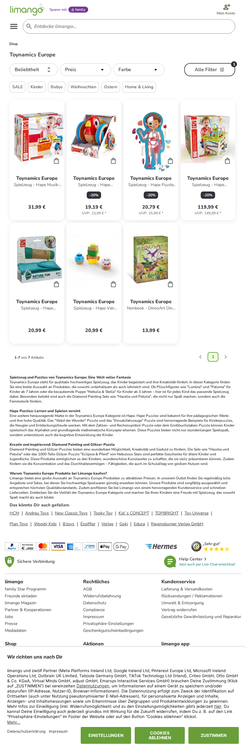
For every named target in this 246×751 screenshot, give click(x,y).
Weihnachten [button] (83, 87)
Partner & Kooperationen (28, 610)
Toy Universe (196, 513)
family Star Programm (25, 589)
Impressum (93, 617)
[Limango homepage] (27, 9)
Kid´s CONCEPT (133, 513)
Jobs (9, 617)
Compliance (94, 610)
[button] (34, 69)
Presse (11, 623)
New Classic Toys (71, 513)
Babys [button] (57, 87)
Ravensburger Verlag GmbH (177, 524)
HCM (14, 513)
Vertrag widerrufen (179, 610)
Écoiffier (87, 524)
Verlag (107, 524)
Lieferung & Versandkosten (186, 589)
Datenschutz (94, 603)
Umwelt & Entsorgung (182, 603)
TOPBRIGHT (166, 513)
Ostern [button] (110, 87)
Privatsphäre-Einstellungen (108, 623)
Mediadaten (15, 630)
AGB (87, 589)
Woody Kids (45, 524)
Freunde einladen (21, 596)
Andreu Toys (37, 513)
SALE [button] (17, 87)
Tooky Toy (103, 513)
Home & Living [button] (139, 87)
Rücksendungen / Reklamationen (191, 596)
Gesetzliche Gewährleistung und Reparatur (201, 617)
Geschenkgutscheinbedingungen (113, 630)
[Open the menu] (13, 26)
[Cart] (56, 160)
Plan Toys (19, 524)
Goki (123, 524)
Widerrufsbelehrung (102, 596)
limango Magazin (20, 603)
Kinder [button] (37, 87)
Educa (139, 524)
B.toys (68, 524)
